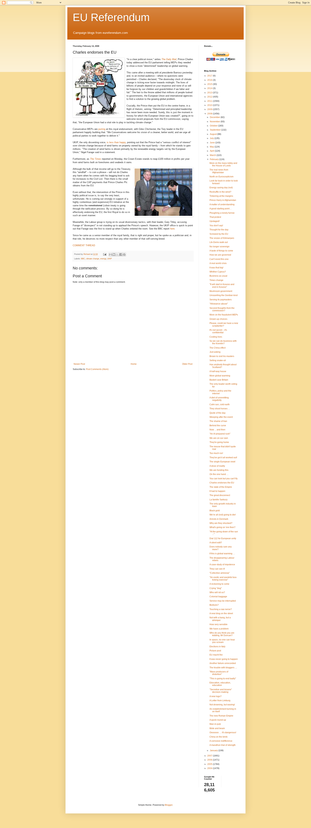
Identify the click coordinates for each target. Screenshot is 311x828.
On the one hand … (219, 474)
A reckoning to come (219, 584)
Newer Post (79, 364)
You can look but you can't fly (223, 478)
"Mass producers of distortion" (218, 672)
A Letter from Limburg (219, 700)
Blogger (168, 805)
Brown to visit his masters (221, 356)
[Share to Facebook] (121, 254)
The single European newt (222, 461)
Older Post (187, 364)
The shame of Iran (218, 421)
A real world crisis (218, 263)
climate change (92, 259)
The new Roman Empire (221, 716)
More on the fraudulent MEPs (223, 314)
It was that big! (216, 267)
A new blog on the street (221, 613)
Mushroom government (220, 291)
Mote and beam (217, 728)
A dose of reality (217, 466)
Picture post (215, 650)
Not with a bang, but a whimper (220, 618)
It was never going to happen (223, 659)
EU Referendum (111, 17)
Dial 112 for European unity (222, 538)
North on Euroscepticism (221, 176)
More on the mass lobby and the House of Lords (223, 164)
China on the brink (218, 737)
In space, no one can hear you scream (222, 640)
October (214, 125)
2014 (210, 88)
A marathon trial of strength (222, 745)
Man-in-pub (215, 724)
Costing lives (215, 337)
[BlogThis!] (114, 254)
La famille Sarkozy (218, 499)
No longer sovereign (219, 246)
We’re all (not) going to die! (222, 514)
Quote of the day (217, 413)
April (212, 151)
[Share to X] (117, 254)
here (172, 228)
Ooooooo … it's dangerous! (222, 732)
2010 (210, 105)
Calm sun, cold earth (219, 404)
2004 (210, 768)
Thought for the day (218, 229)
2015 (210, 84)
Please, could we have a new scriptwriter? (223, 324)
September (215, 130)
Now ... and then (217, 429)
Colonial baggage (218, 596)
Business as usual (218, 276)
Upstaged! (214, 221)
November (215, 121)
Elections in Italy (217, 646)
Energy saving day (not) (221, 187)
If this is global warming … (222, 553)
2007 (210, 755)
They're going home (219, 442)
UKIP (109, 259)
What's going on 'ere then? (222, 527)
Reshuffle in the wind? (220, 192)
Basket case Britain (218, 380)
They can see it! (217, 569)
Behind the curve (217, 425)
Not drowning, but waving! (222, 704)
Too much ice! (216, 453)
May (212, 146)
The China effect (217, 348)
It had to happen (217, 491)
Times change (216, 280)
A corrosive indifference (220, 741)
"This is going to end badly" (222, 678)
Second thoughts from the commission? (222, 309)
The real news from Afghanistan (218, 171)
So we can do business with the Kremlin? (223, 342)
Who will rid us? (217, 592)
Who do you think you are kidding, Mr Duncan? (221, 634)
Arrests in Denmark (218, 519)
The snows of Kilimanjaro (221, 238)
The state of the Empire (220, 487)
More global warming (219, 375)
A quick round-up (217, 720)
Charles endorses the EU (221, 482)
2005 (210, 764)
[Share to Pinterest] (124, 254)
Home (134, 364)
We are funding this (218, 470)
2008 (210, 113)
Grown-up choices (218, 319)
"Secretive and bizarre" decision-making (220, 690)
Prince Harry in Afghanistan (222, 200)
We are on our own (218, 438)
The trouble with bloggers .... (223, 667)
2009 (210, 109)
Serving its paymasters (220, 299)
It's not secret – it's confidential (218, 331)
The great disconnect (219, 495)
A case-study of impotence (222, 564)
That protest (215, 217)
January (214, 750)
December (215, 117)
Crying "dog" (215, 588)
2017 (210, 75)
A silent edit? (215, 542)
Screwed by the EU (218, 234)
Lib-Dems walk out (218, 242)
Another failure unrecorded (222, 663)
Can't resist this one (219, 259)
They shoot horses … (219, 408)
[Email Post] (104, 254)
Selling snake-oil (217, 360)
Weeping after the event (221, 417)
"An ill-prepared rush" (219, 434)
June (212, 142)
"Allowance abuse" (218, 303)
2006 (210, 760)
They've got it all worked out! (223, 457)
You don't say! (216, 225)
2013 (210, 92)
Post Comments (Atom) (97, 369)
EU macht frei (216, 655)
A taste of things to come (221, 250)
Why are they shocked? (220, 523)
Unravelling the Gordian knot (223, 295)
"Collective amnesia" (219, 573)
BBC (83, 259)
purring (101, 129)
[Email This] (110, 254)
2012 (210, 96)
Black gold (214, 510)
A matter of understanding (222, 204)
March (213, 155)
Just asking (214, 352)
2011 (210, 101)
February (214, 159)
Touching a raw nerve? (220, 609)
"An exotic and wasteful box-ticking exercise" (223, 578)
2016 (210, 80)
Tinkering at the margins (221, 196)
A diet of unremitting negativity (219, 398)
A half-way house (217, 371)
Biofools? (214, 605)
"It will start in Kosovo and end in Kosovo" (221, 285)
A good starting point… (220, 208)
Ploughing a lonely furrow (222, 213)
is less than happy (116, 142)
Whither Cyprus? (217, 271)
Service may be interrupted (222, 601)
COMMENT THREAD (84, 245)
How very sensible (218, 624)
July (212, 138)
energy (103, 259)
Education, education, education (220, 683)
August (213, 134)
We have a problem (219, 628)
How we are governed (220, 255)
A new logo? (215, 696)
